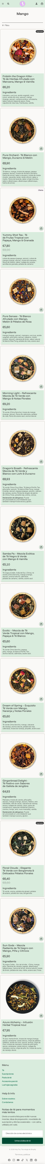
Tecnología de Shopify (28, 1149)
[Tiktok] (22, 1160)
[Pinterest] (35, 1160)
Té (3, 1070)
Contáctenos (7, 1102)
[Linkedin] (31, 1160)
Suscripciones (8, 1074)
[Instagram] (13, 1160)
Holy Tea (17, 1149)
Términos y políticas (22, 1154)
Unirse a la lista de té (22, 1140)
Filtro (7, 25)
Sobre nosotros (8, 1098)
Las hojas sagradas (9, 1085)
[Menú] (3, 4)
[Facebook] (9, 1160)
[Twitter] (26, 1160)
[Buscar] (8, 3)
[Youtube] (18, 1160)
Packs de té (7, 1077)
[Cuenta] (36, 3)
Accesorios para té (9, 1081)
